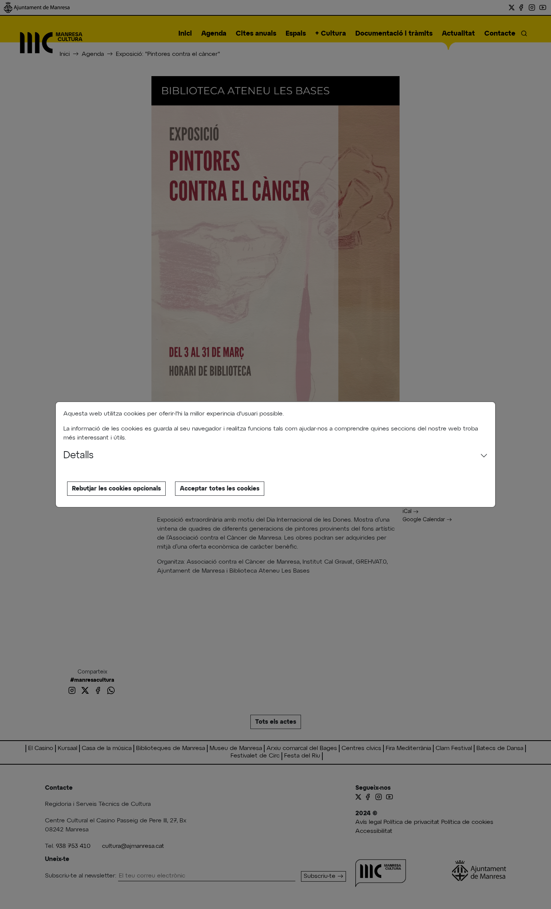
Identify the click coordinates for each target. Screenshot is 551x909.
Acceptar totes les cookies (219, 489)
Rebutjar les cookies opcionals (116, 489)
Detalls (78, 455)
